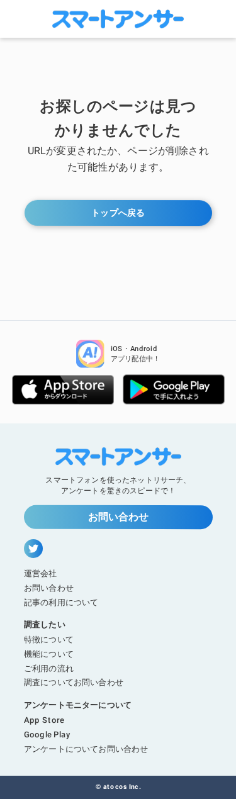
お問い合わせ (118, 517)
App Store (44, 720)
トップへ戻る (118, 213)
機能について (48, 653)
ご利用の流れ (48, 668)
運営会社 (40, 573)
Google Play (46, 734)
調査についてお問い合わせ (73, 682)
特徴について (49, 639)
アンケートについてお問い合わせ (85, 748)
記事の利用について (60, 601)
